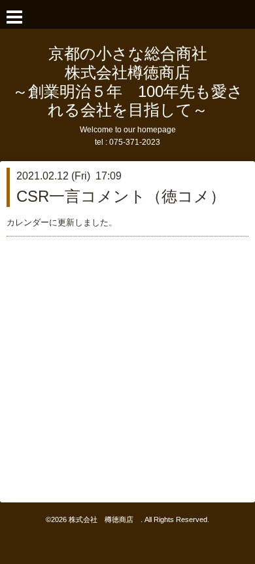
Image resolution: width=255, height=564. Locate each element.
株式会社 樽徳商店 (105, 519)
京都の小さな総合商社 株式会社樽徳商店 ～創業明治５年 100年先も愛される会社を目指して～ (127, 82)
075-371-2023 (134, 142)
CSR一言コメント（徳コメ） (121, 196)
